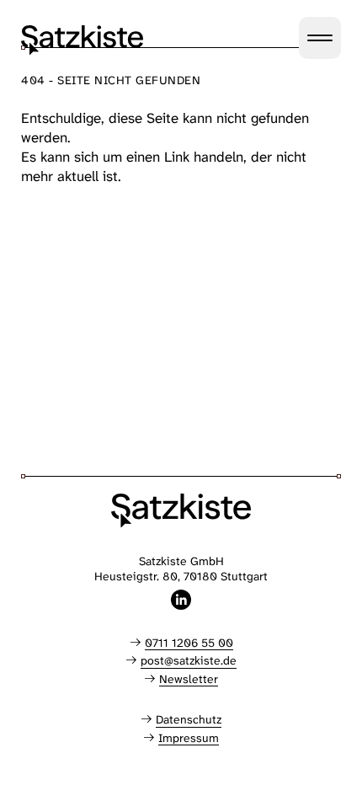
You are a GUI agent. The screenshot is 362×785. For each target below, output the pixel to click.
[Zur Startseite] (82, 40)
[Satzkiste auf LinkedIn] (181, 600)
